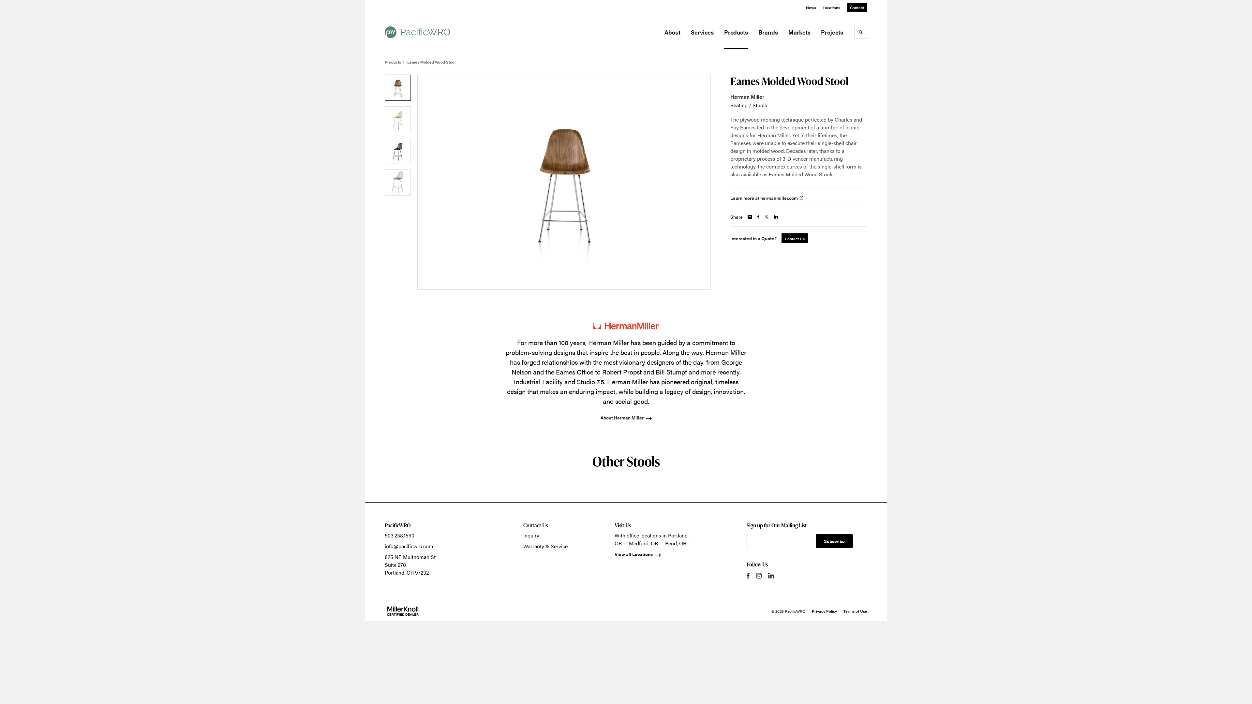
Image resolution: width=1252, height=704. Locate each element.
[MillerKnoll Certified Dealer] (403, 611)
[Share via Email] (750, 217)
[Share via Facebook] (758, 217)
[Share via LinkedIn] (776, 217)
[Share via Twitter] (766, 217)
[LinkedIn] (771, 576)
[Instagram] (759, 576)
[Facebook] (748, 576)
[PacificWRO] (417, 32)
